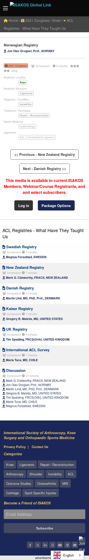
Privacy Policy (15, 446)
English (68, 555)
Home (13, 20)
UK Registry (16, 329)
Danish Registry (19, 288)
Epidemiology (27, 126)
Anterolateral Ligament (41, 137)
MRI (65, 483)
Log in (23, 205)
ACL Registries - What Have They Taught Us (43, 233)
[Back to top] (73, 529)
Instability (55, 474)
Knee (10, 464)
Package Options (56, 205)
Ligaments (27, 464)
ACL (22, 137)
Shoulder (35, 474)
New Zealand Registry (24, 267)
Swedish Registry (21, 246)
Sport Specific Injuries (40, 492)
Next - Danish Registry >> (44, 168)
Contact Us (40, 446)
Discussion (15, 370)
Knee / (57, 20)
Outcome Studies (18, 483)
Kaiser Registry (19, 308)
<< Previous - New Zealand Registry (44, 154)
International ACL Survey (27, 349)
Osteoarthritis (46, 483)
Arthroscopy (14, 474)
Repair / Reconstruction (57, 464)
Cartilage (12, 492)
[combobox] (67, 555)
